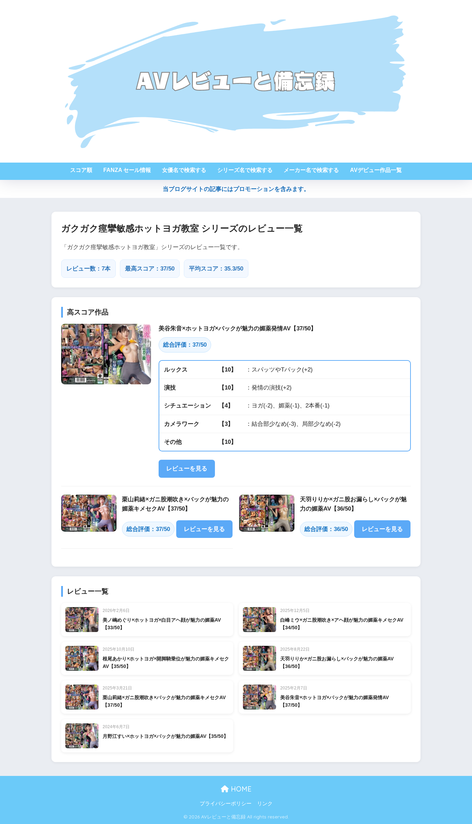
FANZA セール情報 (127, 170)
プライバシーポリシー (226, 803)
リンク (265, 803)
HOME (240, 789)
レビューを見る (186, 468)
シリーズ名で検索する (245, 170)
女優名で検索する (184, 170)
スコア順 (81, 170)
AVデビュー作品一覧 (376, 170)
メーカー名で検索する (311, 170)
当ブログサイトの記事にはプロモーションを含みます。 (236, 189)
